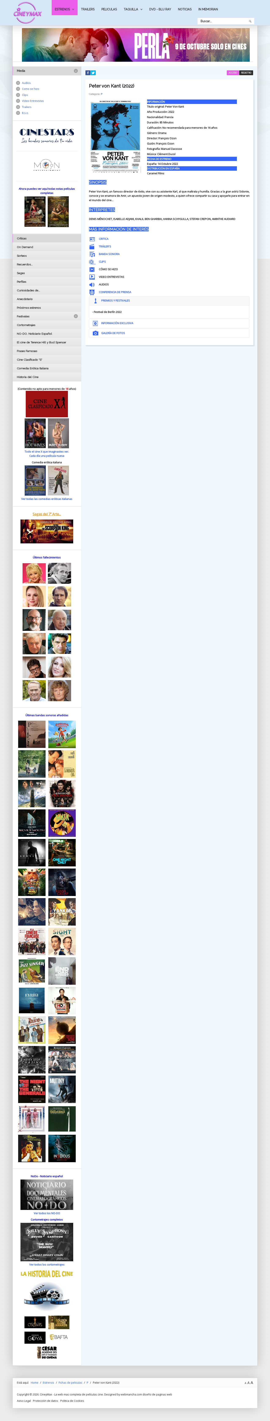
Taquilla (131, 9)
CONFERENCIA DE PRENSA (115, 292)
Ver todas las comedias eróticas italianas (46, 499)
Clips (25, 95)
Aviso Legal (24, 1401)
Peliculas (109, 9)
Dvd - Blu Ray (160, 9)
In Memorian (208, 9)
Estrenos (62, 9)
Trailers (87, 9)
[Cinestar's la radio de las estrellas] (47, 136)
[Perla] (136, 44)
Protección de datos (45, 1401)
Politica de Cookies (72, 1401)
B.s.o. (25, 113)
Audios (26, 83)
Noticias (185, 9)
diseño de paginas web (157, 1394)
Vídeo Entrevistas (33, 101)
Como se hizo (30, 89)
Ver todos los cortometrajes (47, 1264)
